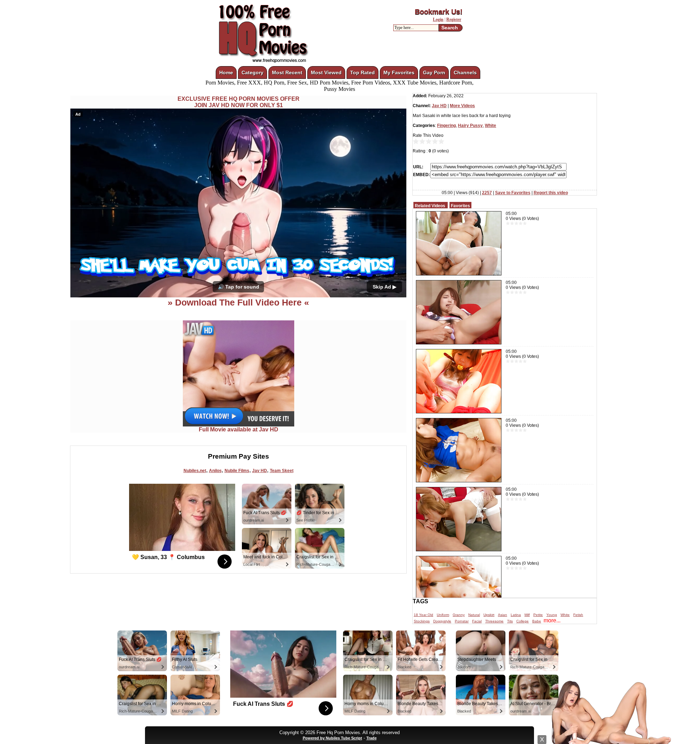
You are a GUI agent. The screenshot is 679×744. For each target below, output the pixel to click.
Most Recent (287, 72)
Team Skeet (282, 470)
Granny (459, 615)
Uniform (443, 615)
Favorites (460, 205)
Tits (510, 621)
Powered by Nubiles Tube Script (332, 738)
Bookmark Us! (439, 12)
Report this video (551, 192)
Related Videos (430, 205)
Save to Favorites (512, 192)
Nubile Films (237, 470)
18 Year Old (423, 615)
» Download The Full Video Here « (238, 302)
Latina (516, 615)
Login (438, 19)
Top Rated (362, 72)
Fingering (446, 125)
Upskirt (488, 615)
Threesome (494, 621)
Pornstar (462, 621)
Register (453, 19)
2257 (487, 192)
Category (252, 72)
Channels (465, 72)
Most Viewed (326, 72)
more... (552, 620)
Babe (536, 621)
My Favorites (398, 72)
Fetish (578, 615)
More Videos (462, 105)
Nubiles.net (195, 470)
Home (226, 72)
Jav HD (259, 470)
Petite (538, 615)
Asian (502, 615)
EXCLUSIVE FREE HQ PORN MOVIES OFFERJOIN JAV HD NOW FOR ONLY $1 (239, 102)
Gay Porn (434, 72)
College (522, 621)
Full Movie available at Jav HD (238, 429)
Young (551, 615)
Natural (474, 615)
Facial (477, 621)
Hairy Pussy (470, 125)
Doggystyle (442, 621)
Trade (371, 738)
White (490, 125)
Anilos (215, 470)
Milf (527, 615)
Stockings (422, 621)
